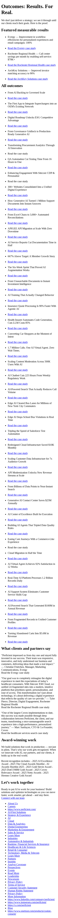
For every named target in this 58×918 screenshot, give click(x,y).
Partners (12, 858)
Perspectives (14, 867)
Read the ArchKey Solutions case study (28, 78)
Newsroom (13, 879)
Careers (11, 806)
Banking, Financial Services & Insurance (28, 844)
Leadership (13, 876)
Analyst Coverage (17, 864)
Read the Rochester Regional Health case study (32, 65)
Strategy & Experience (19, 815)
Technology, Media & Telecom (23, 852)
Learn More (14, 835)
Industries (13, 838)
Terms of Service (16, 884)
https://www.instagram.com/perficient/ (27, 902)
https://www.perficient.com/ (22, 809)
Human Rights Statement (20, 890)
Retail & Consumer (17, 850)
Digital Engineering (18, 826)
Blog (10, 908)
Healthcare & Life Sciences (22, 847)
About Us (13, 803)
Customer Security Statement (22, 887)
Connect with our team (12, 798)
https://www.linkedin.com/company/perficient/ (31, 899)
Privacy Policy (15, 882)
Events (11, 870)
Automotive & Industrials (21, 841)
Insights (12, 861)
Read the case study (18, 98)
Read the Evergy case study (22, 48)
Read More (13, 873)
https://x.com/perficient (19, 905)
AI (9, 818)
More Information (17, 896)
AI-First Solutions (17, 812)
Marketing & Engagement (21, 829)
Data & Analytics (16, 823)
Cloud (11, 821)
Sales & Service (16, 832)
